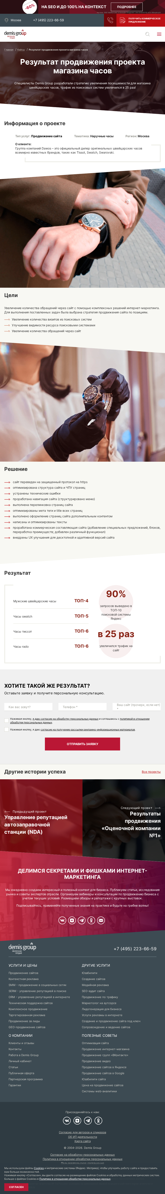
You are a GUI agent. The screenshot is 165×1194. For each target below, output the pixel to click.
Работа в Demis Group (24, 1055)
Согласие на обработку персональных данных (82, 1154)
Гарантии (15, 1085)
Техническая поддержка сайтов (31, 1003)
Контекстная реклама (23, 979)
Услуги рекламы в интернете (102, 1015)
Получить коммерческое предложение (144, 20)
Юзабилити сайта (94, 1079)
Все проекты (151, 771)
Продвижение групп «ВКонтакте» (105, 1055)
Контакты (15, 1049)
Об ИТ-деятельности (82, 1137)
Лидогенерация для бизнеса (101, 1009)
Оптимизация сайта (95, 1043)
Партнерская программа (26, 1079)
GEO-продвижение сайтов (27, 1027)
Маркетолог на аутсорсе (99, 1003)
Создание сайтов (93, 979)
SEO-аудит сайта (93, 991)
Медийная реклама (95, 985)
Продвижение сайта (46, 136)
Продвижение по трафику (100, 997)
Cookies (39, 1168)
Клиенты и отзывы (21, 1043)
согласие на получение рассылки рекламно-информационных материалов (88, 729)
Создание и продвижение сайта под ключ (111, 1021)
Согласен (16, 1187)
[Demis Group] (15, 34)
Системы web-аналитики (99, 1091)
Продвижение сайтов (23, 973)
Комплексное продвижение (28, 1009)
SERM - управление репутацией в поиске (37, 991)
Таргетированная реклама (27, 1015)
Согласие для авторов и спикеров (82, 1132)
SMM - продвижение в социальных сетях (37, 985)
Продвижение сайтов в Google (103, 1073)
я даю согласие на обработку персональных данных (65, 718)
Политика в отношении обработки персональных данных (82, 1159)
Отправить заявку (82, 744)
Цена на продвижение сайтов (102, 1085)
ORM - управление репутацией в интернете (39, 997)
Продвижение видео (96, 1061)
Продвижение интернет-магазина (105, 1049)
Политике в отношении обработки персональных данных (74, 1178)
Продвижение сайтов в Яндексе (104, 1067)
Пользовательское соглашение (82, 1163)
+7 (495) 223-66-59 (48, 20)
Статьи (13, 1067)
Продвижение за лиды (24, 1021)
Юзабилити (89, 973)
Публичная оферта (21, 1073)
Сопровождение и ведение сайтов (106, 1027)
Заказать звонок (110, 20)
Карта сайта (83, 1141)
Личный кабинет (20, 1061)
